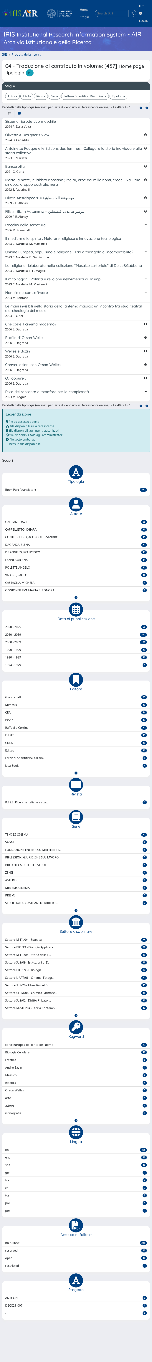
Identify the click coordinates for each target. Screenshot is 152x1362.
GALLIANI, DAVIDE (75, 522)
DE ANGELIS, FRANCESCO (75, 552)
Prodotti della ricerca (26, 54)
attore (75, 1105)
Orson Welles (75, 1090)
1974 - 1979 (75, 665)
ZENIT (75, 873)
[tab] (9, 113)
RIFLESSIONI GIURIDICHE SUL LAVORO (75, 857)
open (75, 1258)
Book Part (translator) (75, 490)
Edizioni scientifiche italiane (75, 758)
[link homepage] (21, 13)
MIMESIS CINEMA (75, 888)
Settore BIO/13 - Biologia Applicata (75, 947)
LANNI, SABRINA (75, 560)
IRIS (5, 54)
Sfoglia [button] (85, 17)
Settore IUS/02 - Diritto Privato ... (75, 1000)
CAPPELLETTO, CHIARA (75, 529)
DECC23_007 (75, 1305)
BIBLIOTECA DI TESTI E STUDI (75, 865)
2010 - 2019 (75, 635)
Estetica (75, 1060)
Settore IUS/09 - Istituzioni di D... (75, 962)
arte (75, 1098)
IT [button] (140, 6)
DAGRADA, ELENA (75, 545)
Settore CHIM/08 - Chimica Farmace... (75, 993)
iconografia (75, 1113)
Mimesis (75, 705)
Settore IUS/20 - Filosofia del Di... (75, 985)
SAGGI (75, 842)
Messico (75, 1075)
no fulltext (75, 1243)
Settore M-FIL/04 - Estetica (75, 940)
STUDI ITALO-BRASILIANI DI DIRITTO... (75, 903)
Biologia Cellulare (75, 1052)
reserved (75, 1250)
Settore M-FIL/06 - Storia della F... (75, 955)
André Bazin (75, 1067)
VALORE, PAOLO (75, 575)
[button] (76, 598)
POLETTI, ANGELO (75, 567)
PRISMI (75, 895)
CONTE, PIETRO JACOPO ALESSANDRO (75, 537)
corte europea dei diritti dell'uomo (75, 1045)
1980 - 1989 (75, 657)
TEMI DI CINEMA (75, 835)
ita (75, 1150)
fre (75, 1180)
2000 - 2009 (75, 642)
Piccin (75, 720)
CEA (75, 712)
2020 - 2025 (75, 627)
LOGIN (143, 21)
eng (75, 1157)
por (75, 1211)
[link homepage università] (59, 13)
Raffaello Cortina (75, 728)
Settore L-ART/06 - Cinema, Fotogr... (75, 978)
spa (75, 1165)
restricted (75, 1266)
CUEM (75, 743)
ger (75, 1173)
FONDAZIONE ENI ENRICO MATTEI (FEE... (75, 850)
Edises (75, 750)
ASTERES (75, 880)
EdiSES (75, 735)
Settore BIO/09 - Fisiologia (75, 970)
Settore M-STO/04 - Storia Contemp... (75, 1008)
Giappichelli (75, 697)
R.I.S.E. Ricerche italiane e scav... (75, 802)
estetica (75, 1083)
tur (75, 1195)
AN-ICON (75, 1298)
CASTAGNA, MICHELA (75, 583)
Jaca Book (75, 766)
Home (84, 10)
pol (75, 1203)
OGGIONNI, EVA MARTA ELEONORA (75, 590)
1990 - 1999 (75, 650)
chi (75, 1188)
